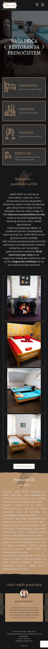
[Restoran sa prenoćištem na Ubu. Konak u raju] (9, 5)
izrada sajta (24, 646)
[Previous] (2, 607)
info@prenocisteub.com (24, 641)
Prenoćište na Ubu (20, 631)
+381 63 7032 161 (24, 638)
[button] (43, 5)
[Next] (45, 607)
